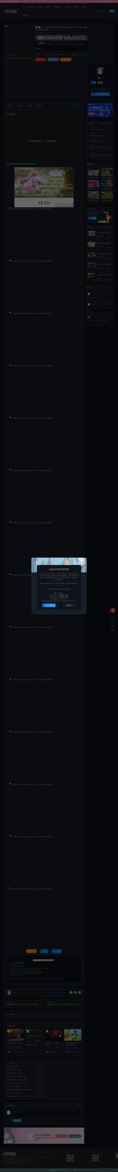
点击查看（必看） (63, 595)
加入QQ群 (49, 605)
